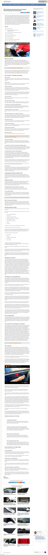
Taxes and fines (24, 4)
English (3, 554)
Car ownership (33, 4)
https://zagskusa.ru (41, 9)
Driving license (7, 1)
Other (37, 4)
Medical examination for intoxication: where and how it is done (40, 20)
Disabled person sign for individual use (40, 27)
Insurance (5, 4)
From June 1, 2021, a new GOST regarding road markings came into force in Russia (40, 12)
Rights (28, 4)
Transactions (10, 4)
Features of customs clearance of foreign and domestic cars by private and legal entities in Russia (40, 24)
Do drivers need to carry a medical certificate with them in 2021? (40, 16)
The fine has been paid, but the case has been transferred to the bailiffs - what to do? (40, 35)
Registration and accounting (17, 4)
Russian (1, 554)
